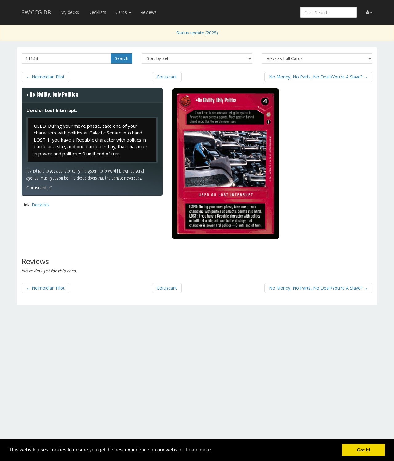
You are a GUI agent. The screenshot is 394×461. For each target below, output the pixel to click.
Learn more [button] (198, 449)
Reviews (148, 12)
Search (121, 58)
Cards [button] (121, 12)
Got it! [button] (363, 449)
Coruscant (167, 77)
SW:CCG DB (36, 12)
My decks (69, 12)
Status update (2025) (197, 33)
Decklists (97, 12)
